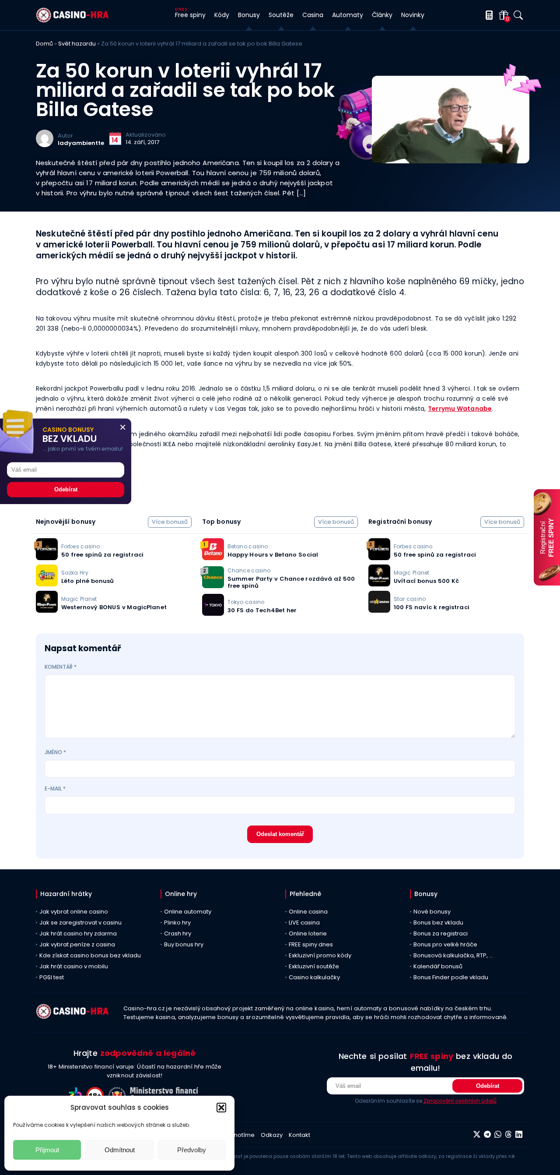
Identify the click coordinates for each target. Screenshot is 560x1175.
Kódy (221, 15)
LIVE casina (304, 922)
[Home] (72, 20)
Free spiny (190, 15)
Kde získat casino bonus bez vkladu (90, 955)
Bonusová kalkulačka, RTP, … (453, 955)
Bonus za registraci (440, 933)
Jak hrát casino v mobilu (73, 966)
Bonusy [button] (249, 15)
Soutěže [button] (281, 15)
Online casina (308, 911)
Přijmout (47, 1150)
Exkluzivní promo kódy (320, 955)
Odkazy (272, 1135)
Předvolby (191, 1150)
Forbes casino (80, 546)
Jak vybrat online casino (73, 911)
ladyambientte (81, 143)
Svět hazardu (77, 43)
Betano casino (248, 546)
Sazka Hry (74, 572)
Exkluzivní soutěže (314, 966)
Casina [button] (312, 15)
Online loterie (308, 933)
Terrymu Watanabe (460, 408)
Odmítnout (120, 1150)
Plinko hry (177, 922)
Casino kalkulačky (314, 977)
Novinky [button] (412, 15)
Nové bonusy (432, 911)
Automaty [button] (347, 15)
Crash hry (177, 933)
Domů (44, 43)
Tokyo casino (246, 602)
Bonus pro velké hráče (445, 944)
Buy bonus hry (183, 944)
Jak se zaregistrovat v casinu (80, 922)
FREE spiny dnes (311, 944)
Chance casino (249, 570)
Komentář (61, 666)
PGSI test (51, 977)
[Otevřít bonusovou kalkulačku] (487, 15)
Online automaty (187, 911)
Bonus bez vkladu (438, 922)
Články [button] (382, 15)
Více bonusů (170, 522)
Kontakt (299, 1135)
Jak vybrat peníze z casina (77, 944)
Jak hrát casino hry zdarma (78, 933)
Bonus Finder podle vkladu (450, 977)
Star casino (410, 599)
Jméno (55, 752)
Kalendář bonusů (437, 966)
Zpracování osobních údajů (460, 1100)
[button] (221, 1107)
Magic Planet (79, 599)
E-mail (55, 788)
